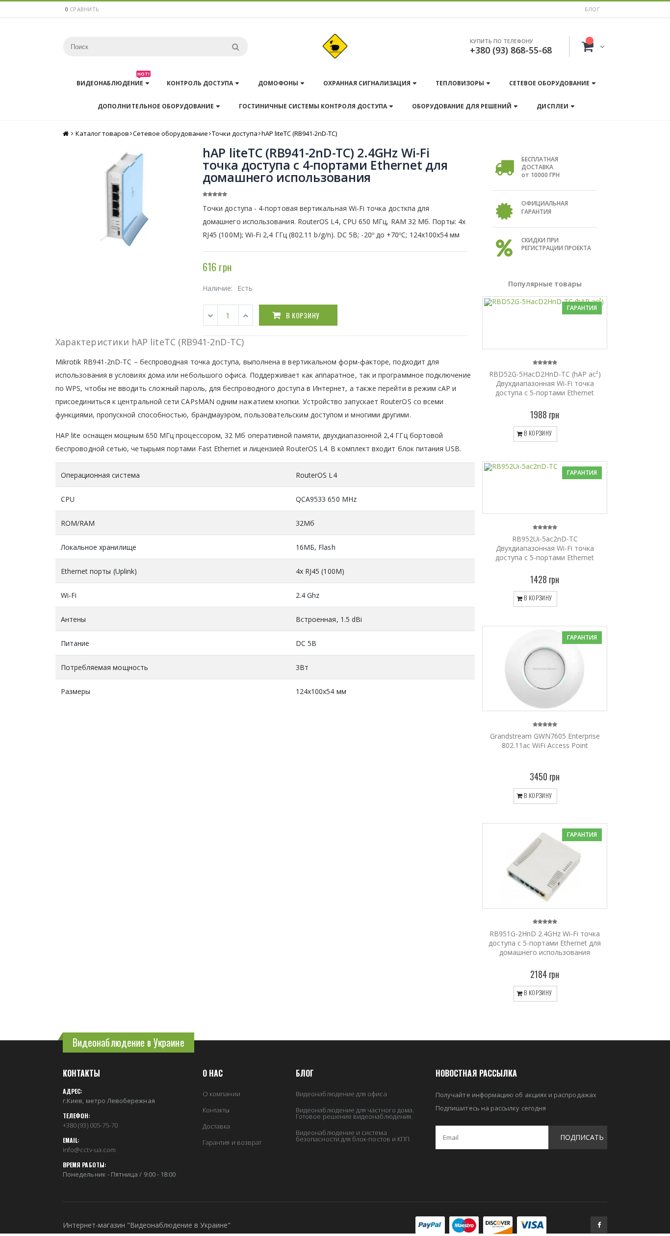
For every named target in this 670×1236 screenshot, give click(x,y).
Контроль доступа (200, 83)
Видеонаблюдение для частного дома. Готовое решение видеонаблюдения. (355, 1113)
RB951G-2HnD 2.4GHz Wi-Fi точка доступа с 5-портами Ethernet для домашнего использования (545, 943)
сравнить (84, 9)
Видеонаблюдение (113, 80)
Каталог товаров (102, 133)
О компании (221, 1093)
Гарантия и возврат (232, 1142)
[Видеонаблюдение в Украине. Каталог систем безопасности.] (335, 46)
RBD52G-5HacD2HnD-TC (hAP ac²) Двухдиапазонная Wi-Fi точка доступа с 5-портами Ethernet (545, 383)
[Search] (235, 46)
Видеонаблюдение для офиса (341, 1093)
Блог (592, 9)
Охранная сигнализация (366, 83)
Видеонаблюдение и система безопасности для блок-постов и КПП (353, 1135)
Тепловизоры (460, 83)
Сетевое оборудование (549, 83)
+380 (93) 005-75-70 (90, 1125)
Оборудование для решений (462, 106)
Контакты (216, 1110)
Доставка (217, 1126)
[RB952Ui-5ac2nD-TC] (544, 487)
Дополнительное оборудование (155, 106)
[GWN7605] (544, 668)
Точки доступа (235, 133)
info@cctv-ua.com (89, 1149)
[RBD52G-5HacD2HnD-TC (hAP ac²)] (544, 322)
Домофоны (278, 83)
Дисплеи (552, 106)
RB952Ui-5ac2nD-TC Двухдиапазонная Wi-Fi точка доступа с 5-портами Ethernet (544, 548)
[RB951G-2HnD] (544, 865)
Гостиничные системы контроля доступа (313, 106)
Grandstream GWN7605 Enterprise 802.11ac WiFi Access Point (545, 740)
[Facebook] (599, 1224)
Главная (66, 133)
